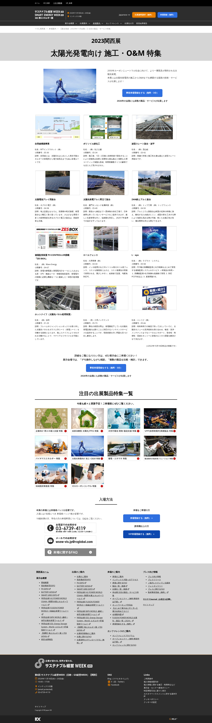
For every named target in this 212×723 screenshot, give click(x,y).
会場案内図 (117, 614)
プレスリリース (154, 579)
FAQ (85, 518)
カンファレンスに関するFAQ (124, 645)
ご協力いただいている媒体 (159, 583)
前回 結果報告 (47, 639)
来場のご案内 (117, 576)
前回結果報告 (141, 23)
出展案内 (84, 23)
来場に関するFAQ (119, 583)
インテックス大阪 (76, 16)
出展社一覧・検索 (119, 589)
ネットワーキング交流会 (122, 605)
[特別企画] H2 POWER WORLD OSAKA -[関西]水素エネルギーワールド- (54, 601)
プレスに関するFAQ (156, 589)
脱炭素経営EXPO (48, 585)
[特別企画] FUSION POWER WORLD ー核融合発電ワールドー (55, 609)
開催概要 (45, 582)
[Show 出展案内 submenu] (89, 23)
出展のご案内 (82, 576)
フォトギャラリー (155, 586)
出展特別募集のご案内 (86, 633)
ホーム (37, 3)
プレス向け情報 (154, 576)
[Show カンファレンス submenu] (121, 23)
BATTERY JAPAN (48, 592)
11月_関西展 (57, 3)
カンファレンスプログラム (123, 635)
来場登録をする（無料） (122, 624)
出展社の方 (129, 23)
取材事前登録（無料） (157, 592)
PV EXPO (45, 589)
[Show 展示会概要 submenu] (76, 23)
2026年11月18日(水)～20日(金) (80, 13)
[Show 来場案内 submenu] (102, 23)
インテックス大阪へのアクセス (125, 579)
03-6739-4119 (44, 692)
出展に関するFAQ (84, 636)
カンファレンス (112, 23)
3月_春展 (69, 3)
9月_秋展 (46, 3)
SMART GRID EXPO (49, 595)
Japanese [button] (123, 14)
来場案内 (97, 23)
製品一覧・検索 (118, 586)
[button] (144, 14)
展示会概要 (70, 23)
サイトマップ (148, 604)
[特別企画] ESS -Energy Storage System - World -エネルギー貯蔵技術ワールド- (54, 626)
